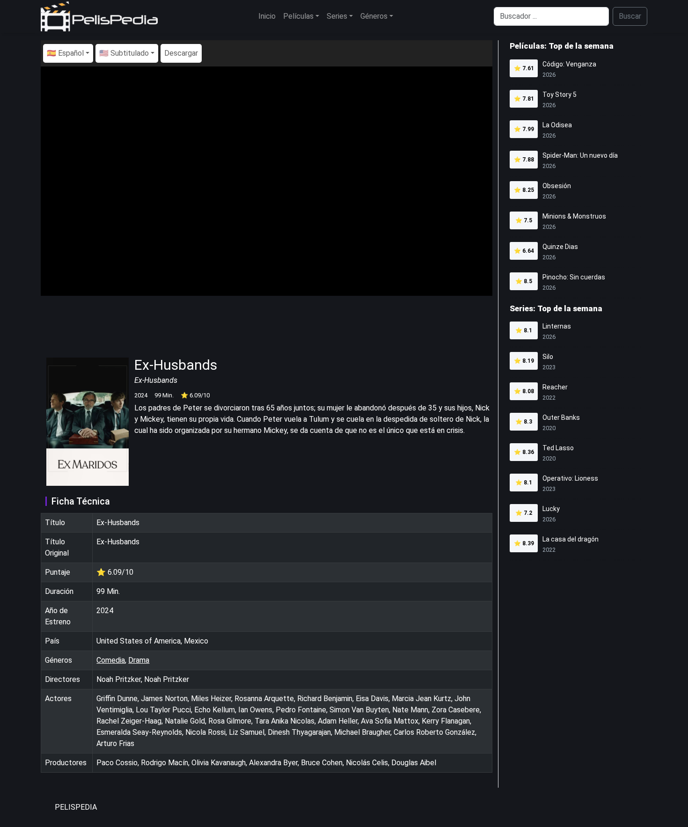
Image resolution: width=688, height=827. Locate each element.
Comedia (110, 660)
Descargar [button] (181, 53)
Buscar (630, 16)
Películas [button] (298, 16)
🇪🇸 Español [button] (65, 53)
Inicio (267, 16)
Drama (138, 660)
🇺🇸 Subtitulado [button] (124, 53)
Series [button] (337, 16)
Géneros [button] (374, 16)
